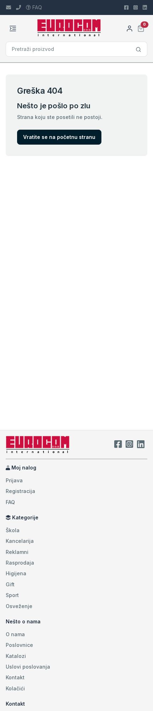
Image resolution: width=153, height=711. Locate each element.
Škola (13, 530)
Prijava (14, 480)
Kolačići (15, 688)
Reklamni (17, 552)
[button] (140, 28)
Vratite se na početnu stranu (59, 137)
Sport (12, 595)
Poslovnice (19, 645)
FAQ (36, 7)
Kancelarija (20, 541)
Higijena (16, 573)
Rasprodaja (20, 563)
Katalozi (16, 656)
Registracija (20, 491)
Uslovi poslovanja (28, 667)
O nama (15, 634)
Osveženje (19, 606)
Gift (10, 584)
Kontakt (15, 677)
